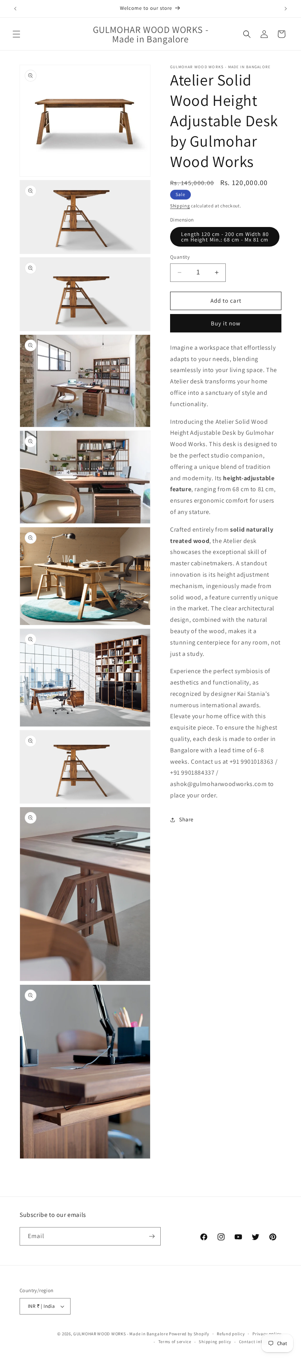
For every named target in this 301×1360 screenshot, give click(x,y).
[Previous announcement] (15, 8)
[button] (16, 34)
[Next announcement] (285, 8)
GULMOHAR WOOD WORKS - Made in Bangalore (120, 1333)
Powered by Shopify (189, 1333)
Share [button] (186, 819)
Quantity (180, 257)
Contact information (260, 1341)
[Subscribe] (151, 1236)
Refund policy (231, 1333)
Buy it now (226, 323)
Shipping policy (215, 1341)
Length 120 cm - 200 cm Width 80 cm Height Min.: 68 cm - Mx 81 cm (225, 237)
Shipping (180, 206)
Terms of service (174, 1341)
